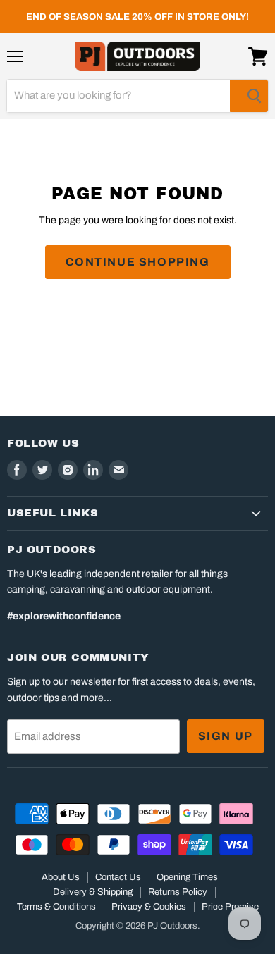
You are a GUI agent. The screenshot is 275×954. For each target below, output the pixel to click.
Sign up (225, 736)
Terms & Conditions (56, 907)
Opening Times (187, 877)
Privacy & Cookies (148, 907)
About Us (61, 877)
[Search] (249, 96)
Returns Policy (177, 892)
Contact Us (118, 877)
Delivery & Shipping (93, 892)
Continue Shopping (138, 262)
